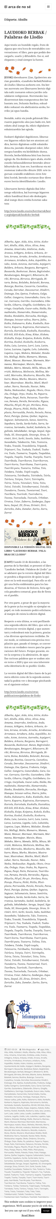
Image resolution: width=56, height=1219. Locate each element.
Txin (44, 1183)
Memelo (38, 1124)
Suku (44, 1166)
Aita (6, 1052)
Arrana (37, 1057)
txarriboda (13, 1180)
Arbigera (8, 1057)
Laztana (7, 1116)
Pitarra (19, 1149)
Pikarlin (24, 1147)
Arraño (44, 1057)
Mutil (44, 1133)
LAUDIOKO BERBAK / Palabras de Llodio (25, 35)
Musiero (20, 1133)
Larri (6, 1113)
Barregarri (9, 1069)
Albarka (32, 1052)
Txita (27, 1191)
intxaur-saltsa (10, 1099)
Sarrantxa (8, 1160)
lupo (48, 1116)
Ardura (16, 1057)
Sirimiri (21, 1166)
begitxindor (44, 1069)
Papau (45, 1141)
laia (41, 1110)
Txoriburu (24, 1197)
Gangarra (14, 1085)
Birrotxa (17, 1074)
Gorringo (19, 1091)
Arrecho (7, 1060)
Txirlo (16, 1188)
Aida (47, 1049)
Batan (35, 1069)
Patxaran (29, 1144)
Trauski (7, 1172)
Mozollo (33, 1130)
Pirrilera (43, 1147)
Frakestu (41, 1083)
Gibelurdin (27, 1088)
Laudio (28, 1113)
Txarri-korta (38, 1177)
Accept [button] (46, 1210)
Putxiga (42, 1152)
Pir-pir (36, 1147)
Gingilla (44, 1088)
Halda (47, 1091)
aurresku (38, 1063)
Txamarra (29, 1174)
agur (42, 1049)
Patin (12, 1144)
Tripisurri (34, 1172)
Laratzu (47, 1110)
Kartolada (8, 1105)
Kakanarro (32, 1099)
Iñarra (43, 1096)
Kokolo (41, 1108)
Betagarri (28, 1071)
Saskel (26, 1160)
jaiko (19, 1099)
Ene (14, 1083)
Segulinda (44, 1160)
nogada (18, 1138)
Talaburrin (27, 1169)
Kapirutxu (25, 1102)
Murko (13, 1133)
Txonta (37, 1194)
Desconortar (35, 1080)
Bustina (22, 1077)
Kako (40, 1099)
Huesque (35, 1096)
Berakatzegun (10, 1071)
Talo (34, 1169)
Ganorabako (25, 1085)
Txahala (46, 1172)
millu (6, 1127)
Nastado (24, 1135)
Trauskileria (17, 1172)
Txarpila (22, 1177)
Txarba (15, 1177)
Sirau (15, 1166)
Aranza (44, 1055)
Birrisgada (8, 1074)
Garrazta (46, 1085)
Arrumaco (27, 1060)
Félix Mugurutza (29, 1049)
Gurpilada (28, 1091)
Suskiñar (8, 1169)
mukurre (42, 1130)
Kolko (47, 1108)
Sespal (26, 1163)
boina (39, 1074)
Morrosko (16, 1130)
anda (37, 1055)
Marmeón (30, 1121)
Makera (7, 1119)
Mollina (43, 1127)
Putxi (36, 1152)
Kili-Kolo (40, 1105)
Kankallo (46, 1099)
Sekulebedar (9, 1163)
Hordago (26, 1096)
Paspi (6, 1144)
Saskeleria (34, 1160)
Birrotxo (25, 1074)
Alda (38, 1052)
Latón (16, 1113)
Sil (40, 1163)
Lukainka (34, 1116)
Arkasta (23, 1057)
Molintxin (36, 1127)
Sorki (32, 1166)
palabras (30, 1141)
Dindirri (44, 1080)
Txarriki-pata (24, 1180)
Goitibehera (9, 1091)
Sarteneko (18, 1160)
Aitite (11, 1052)
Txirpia (30, 1188)
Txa (40, 1172)
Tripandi (26, 1172)
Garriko (7, 1088)
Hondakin (8, 1096)
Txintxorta (24, 1186)
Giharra (36, 1088)
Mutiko (39, 1133)
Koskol (14, 1110)
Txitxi (37, 1191)
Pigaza (17, 1147)
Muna (6, 1133)
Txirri (36, 1188)
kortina (7, 1110)
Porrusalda (9, 1152)
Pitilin (30, 1149)
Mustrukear (30, 1133)
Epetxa (20, 1083)
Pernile (45, 1144)
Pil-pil (30, 1147)
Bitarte (33, 1074)
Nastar (31, 1135)
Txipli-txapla (34, 1186)
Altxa (43, 1052)
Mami (6, 1121)
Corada (17, 1080)
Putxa (30, 1152)
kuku (37, 1110)
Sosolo (38, 1166)
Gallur (6, 1085)
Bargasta (46, 1066)
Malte (29, 1119)
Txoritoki (33, 1197)
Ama (6, 1055)
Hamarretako (33, 1094)
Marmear (22, 1121)
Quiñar (14, 1155)
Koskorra (30, 1110)
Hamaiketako (10, 1094)
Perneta (37, 1144)
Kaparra (16, 1102)
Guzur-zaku (39, 1091)
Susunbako (17, 1169)
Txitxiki (21, 1194)
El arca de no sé (17, 6)
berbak (20, 1071)
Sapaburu (17, 1158)
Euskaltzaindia (30, 1083)
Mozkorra (25, 1130)
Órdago (7, 1141)
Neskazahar (9, 1138)
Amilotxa (30, 1055)
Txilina (38, 1183)
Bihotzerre (38, 1071)
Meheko (30, 1124)
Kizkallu (20, 1108)
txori (17, 1197)
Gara (33, 1085)
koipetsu (33, 1108)
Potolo (17, 1152)
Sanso (47, 1155)
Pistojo (12, 1149)
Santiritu (8, 1158)
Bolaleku (46, 1074)
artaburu (36, 1060)
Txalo (22, 1174)
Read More (28, 1215)
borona (15, 1077)
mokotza (27, 1127)
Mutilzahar (8, 1135)
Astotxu (29, 1063)
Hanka (43, 1094)
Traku (48, 1169)
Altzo (49, 1052)
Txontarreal (9, 1197)
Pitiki (25, 1149)
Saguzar (29, 1155)
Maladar (15, 1119)
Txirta (6, 1191)
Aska (43, 1060)
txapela (38, 1174)
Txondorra (29, 1194)
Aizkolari (18, 1052)
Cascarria (39, 1077)
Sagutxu (21, 1155)
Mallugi (23, 1119)
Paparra (38, 1141)
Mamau (45, 1119)
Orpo (14, 1141)
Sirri (27, 1166)
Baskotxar (28, 1069)
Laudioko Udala (38, 1113)
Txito (32, 1191)
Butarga (30, 1077)
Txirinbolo (8, 1188)
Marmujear (9, 1124)
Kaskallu (17, 1105)
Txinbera (8, 1186)
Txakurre (15, 1174)
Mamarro (37, 1119)
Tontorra (41, 1169)
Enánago (8, 1083)
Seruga (19, 1163)
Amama (12, 1055)
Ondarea (32, 1138)
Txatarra (31, 1183)
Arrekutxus (17, 1060)
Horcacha (18, 1096)
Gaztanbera (17, 1088)
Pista (6, 1149)
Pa (24, 1141)
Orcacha (41, 1138)
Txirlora (23, 1188)
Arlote (30, 1057)
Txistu (12, 1191)
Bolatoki (7, 1077)
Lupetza (42, 1116)
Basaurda (18, 1069)
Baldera (38, 1066)
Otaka (19, 1141)
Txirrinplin (44, 1188)
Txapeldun (46, 1174)
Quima (7, 1155)
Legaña (15, 1116)
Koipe (26, 1108)
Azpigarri (30, 1066)
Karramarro (35, 1102)
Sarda (24, 1158)
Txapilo (7, 1177)
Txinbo (16, 1186)
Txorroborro (43, 1197)
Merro (46, 1124)
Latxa (22, 1113)
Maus (24, 1124)
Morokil (7, 1130)
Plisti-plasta (39, 1149)
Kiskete (12, 1108)
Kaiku (24, 1099)
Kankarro (8, 1102)
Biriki (46, 1071)
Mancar (13, 1121)
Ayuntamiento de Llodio (14, 1066)
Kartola (45, 1102)
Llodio (22, 1116)
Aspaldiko (8, 1063)
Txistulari (20, 1191)
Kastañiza (26, 1105)
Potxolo (24, 1152)
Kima (47, 1105)
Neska (43, 1135)
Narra (16, 1135)
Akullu (25, 1052)
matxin (18, 1124)
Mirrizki (19, 1127)
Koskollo (21, 1110)
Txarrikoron (36, 1180)
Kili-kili (34, 1105)
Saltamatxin (38, 1155)
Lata (11, 1113)
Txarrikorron (9, 1183)
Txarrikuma (21, 1183)
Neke (37, 1135)
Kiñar (6, 1108)
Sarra (41, 1158)
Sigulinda (34, 1163)
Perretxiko (8, 1147)
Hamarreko (22, 1094)
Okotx (25, 1138)
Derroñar (25, 1080)
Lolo (27, 1116)
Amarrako (21, 1055)
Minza (12, 1127)
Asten (23, 1063)
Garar (39, 1085)
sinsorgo (8, 1166)
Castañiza (8, 1080)
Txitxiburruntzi (10, 1194)
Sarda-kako (33, 1158)
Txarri (29, 1177)
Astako (17, 1063)
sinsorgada (46, 1163)
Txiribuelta (45, 1186)
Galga (48, 1083)
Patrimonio (20, 1144)
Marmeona (41, 1121)
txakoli (7, 1174)
